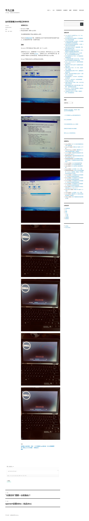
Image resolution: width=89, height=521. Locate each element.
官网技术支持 (29, 38)
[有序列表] (16, 476)
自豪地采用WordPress (14, 515)
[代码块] (22, 476)
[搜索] (81, 24)
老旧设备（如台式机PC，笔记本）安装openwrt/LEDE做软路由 (27, 447)
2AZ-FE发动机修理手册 (77, 163)
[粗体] (8, 476)
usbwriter (36, 53)
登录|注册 (81, 10)
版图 (70, 10)
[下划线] (12, 476)
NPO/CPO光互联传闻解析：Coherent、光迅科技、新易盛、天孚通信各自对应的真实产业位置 (74, 172)
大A (53, 10)
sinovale (7, 25)
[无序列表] (18, 476)
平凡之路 (9, 10)
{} (23, 475)
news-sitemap (67, 227)
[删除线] (14, 476)
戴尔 (11, 31)
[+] (25, 475)
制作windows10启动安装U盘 (69, 133)
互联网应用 (58, 10)
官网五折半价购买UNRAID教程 (70, 128)
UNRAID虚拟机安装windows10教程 (71, 124)
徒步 (67, 214)
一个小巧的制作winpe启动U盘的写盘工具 (72, 115)
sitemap (66, 225)
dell (8, 31)
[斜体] (10, 476)
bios (6, 31)
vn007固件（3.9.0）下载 (77, 169)
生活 (48, 10)
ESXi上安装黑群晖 (50, 446)
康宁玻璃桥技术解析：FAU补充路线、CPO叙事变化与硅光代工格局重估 (74, 160)
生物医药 (65, 10)
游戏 (67, 215)
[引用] (20, 476)
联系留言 (75, 10)
